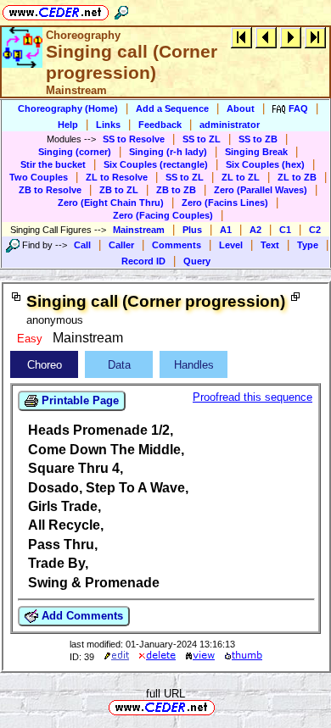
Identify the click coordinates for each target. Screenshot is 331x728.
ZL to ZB (297, 177)
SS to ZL (201, 139)
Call (82, 245)
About (241, 108)
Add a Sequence (172, 108)
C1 (285, 230)
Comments (176, 245)
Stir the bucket (53, 164)
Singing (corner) (74, 152)
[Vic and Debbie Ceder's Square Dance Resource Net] (55, 9)
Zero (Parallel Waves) (260, 190)
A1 (226, 230)
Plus (192, 230)
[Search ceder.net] (121, 9)
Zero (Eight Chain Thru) (111, 202)
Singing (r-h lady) (168, 152)
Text (270, 245)
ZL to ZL (241, 177)
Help (68, 124)
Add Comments (80, 615)
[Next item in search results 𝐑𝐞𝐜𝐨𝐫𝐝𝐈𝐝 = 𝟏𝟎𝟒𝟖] (290, 37)
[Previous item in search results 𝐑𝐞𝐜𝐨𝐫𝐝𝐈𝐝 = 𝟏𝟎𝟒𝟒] (266, 37)
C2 (315, 230)
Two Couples (38, 177)
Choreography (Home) (68, 108)
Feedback (160, 124)
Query (196, 261)
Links (108, 124)
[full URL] (221, 706)
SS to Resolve (134, 139)
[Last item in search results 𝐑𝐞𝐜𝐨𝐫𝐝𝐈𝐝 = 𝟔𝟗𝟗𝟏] (315, 37)
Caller (121, 245)
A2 (255, 230)
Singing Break (256, 152)
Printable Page (78, 400)
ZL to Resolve (117, 177)
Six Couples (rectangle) (156, 164)
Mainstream (139, 230)
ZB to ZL (118, 190)
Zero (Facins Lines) (225, 202)
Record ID (143, 261)
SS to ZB (258, 139)
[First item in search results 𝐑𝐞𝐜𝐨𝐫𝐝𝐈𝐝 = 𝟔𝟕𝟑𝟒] (241, 37)
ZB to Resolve (50, 190)
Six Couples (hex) (265, 164)
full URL (165, 693)
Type (307, 245)
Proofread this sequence (252, 397)
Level (231, 245)
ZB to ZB (176, 190)
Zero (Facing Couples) (163, 215)
